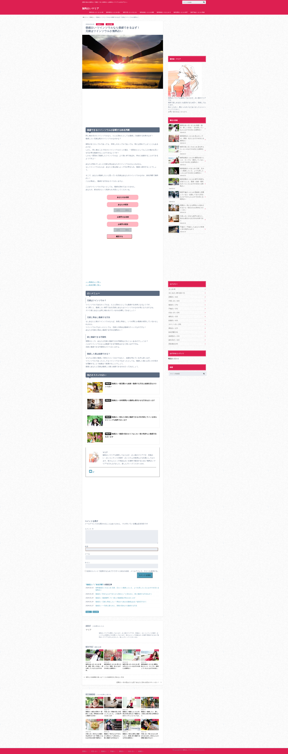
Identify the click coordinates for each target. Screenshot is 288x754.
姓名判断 (99, 584)
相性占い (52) (173, 316)
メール (87, 554)
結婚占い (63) (173, 320)
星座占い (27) (173, 328)
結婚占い (141, 751)
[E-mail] (91, 472)
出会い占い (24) (174, 312)
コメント (89, 529)
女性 (118, 210)
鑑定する (119, 236)
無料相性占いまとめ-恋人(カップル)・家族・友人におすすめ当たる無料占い (113, 15)
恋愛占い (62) (173, 297)
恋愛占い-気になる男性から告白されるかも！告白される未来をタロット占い (192, 208)
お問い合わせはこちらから (177, 112)
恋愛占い (85, 751)
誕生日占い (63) (174, 340)
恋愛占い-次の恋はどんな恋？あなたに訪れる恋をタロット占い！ (137, 682)
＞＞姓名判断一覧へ (93, 285)
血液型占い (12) (174, 336)
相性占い (121, 751)
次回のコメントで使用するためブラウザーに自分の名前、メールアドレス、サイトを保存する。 (123, 571)
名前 (86, 546)
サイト (87, 562)
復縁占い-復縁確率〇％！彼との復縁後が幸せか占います (115, 598)
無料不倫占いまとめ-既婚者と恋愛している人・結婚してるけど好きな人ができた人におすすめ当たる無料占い (197, 18)
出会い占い (131, 751)
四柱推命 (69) (173, 344)
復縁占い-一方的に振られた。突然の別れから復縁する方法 (116, 606)
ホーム (86, 17)
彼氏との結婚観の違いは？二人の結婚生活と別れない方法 (105, 677)
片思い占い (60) (174, 301)
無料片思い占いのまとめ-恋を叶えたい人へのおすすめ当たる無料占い (130, 15)
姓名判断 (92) (173, 332)
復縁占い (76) (173, 305)
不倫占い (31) (173, 309)
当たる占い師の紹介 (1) (177, 293)
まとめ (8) (172, 289)
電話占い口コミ (173, 358)
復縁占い (89, 584)
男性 (127, 210)
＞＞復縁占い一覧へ (93, 282)
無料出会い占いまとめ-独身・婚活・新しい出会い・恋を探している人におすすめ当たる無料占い (96, 17)
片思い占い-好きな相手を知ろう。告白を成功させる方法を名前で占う (192, 219)
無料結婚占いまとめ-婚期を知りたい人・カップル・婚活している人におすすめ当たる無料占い (146, 17)
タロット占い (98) (175, 324)
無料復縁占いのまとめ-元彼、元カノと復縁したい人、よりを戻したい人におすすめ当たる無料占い (163, 17)
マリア (88, 630)
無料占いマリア (90, 8)
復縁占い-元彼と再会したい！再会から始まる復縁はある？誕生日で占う (121, 602)
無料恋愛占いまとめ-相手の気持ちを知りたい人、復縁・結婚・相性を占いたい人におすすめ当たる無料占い (180, 18)
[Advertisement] (123, 107)
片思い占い (94, 751)
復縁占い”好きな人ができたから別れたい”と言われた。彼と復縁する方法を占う (124, 594)
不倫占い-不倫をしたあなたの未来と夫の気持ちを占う (192, 229)
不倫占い (113, 751)
